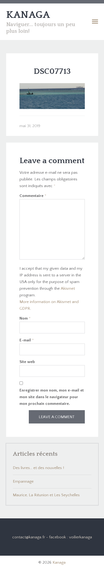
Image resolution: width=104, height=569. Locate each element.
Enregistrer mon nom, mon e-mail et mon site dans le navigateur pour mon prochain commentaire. (51, 397)
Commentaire (32, 195)
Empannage (23, 481)
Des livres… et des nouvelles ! (38, 468)
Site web (27, 362)
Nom (25, 318)
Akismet (68, 288)
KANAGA (28, 15)
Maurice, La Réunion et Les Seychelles (46, 495)
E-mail (26, 340)
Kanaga (59, 562)
